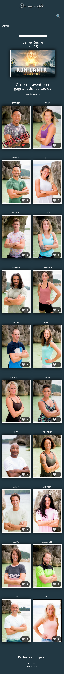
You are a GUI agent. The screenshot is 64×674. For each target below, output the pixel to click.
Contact (32, 663)
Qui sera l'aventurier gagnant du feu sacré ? (33, 86)
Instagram (32, 666)
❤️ (23, 145)
